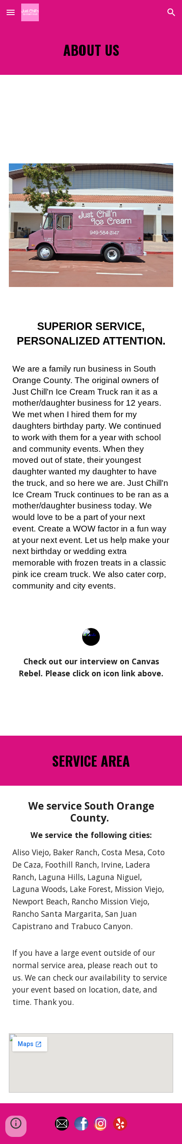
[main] (91, 49)
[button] (10, 12)
